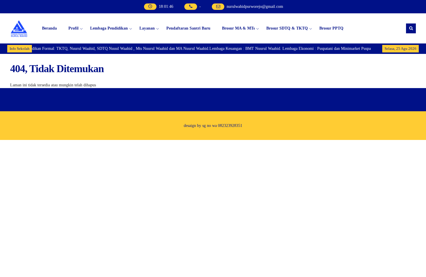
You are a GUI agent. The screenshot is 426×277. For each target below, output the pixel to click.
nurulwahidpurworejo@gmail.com (255, 6)
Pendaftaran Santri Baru (188, 28)
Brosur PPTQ (331, 28)
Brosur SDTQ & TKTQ (287, 28)
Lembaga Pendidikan (109, 28)
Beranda (49, 28)
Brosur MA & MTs (238, 28)
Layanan (147, 28)
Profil (73, 28)
